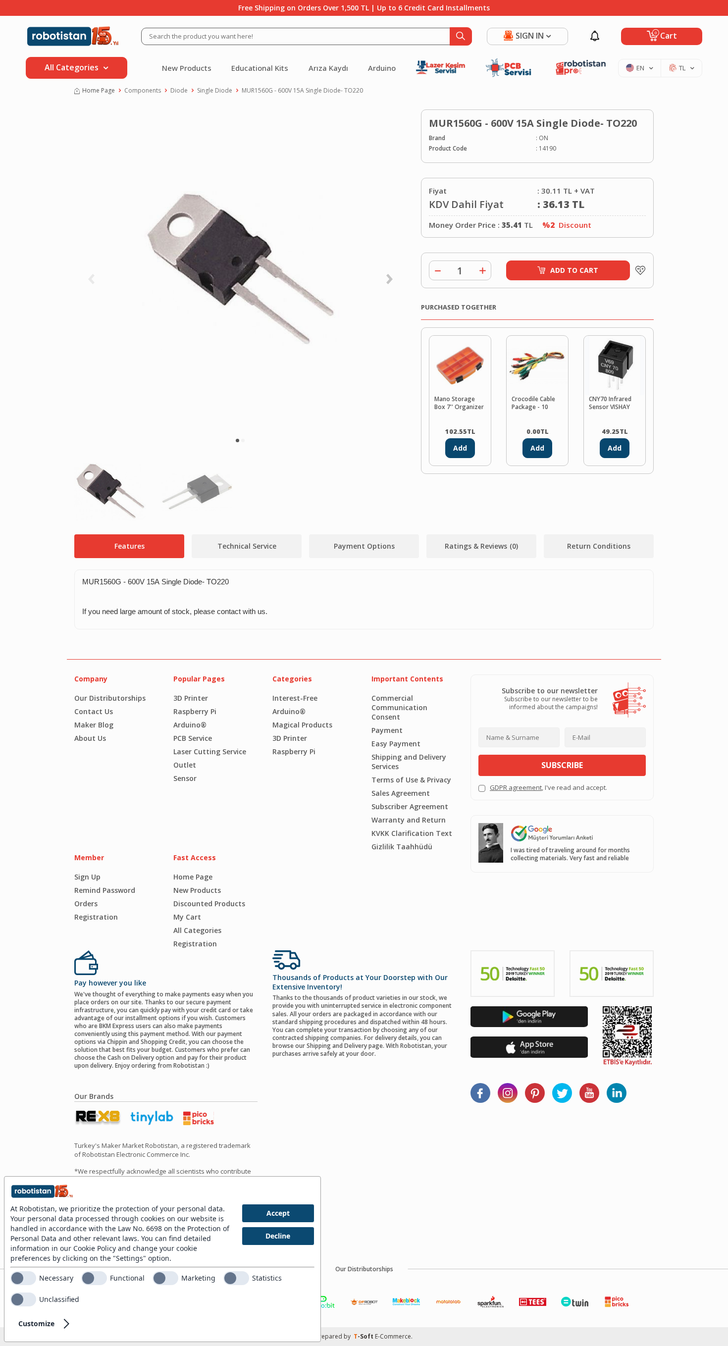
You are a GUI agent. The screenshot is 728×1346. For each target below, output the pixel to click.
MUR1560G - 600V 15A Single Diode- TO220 (302, 91)
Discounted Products (209, 903)
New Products (186, 68)
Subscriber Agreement (409, 806)
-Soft (364, 1336)
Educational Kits (259, 68)
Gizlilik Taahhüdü (401, 846)
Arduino (382, 68)
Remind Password (104, 890)
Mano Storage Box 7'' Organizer (459, 403)
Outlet (184, 765)
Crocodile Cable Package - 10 (533, 403)
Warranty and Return (408, 820)
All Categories (197, 930)
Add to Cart (574, 270)
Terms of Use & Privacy (411, 779)
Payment (387, 730)
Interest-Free (294, 698)
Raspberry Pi (194, 711)
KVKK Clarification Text (411, 833)
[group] (240, 270)
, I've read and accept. (548, 787)
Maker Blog (93, 724)
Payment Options (364, 546)
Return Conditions (598, 546)
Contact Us (93, 711)
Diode (179, 91)
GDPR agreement (516, 787)
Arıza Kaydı (328, 68)
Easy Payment (395, 743)
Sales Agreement (400, 793)
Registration (96, 917)
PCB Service (192, 738)
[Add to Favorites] (638, 270)
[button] (237, 440)
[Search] (461, 36)
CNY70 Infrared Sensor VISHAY (610, 403)
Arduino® (190, 724)
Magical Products (302, 724)
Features (129, 546)
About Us (90, 738)
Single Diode (214, 91)
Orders (86, 903)
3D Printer (190, 698)
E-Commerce (393, 1336)
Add (460, 448)
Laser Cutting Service (209, 751)
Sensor (185, 778)
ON (543, 138)
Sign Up (87, 876)
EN (640, 67)
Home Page (98, 91)
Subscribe (562, 765)
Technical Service (246, 546)
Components (142, 91)
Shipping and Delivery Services (408, 761)
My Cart (187, 917)
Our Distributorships (110, 698)
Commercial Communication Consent (399, 707)
